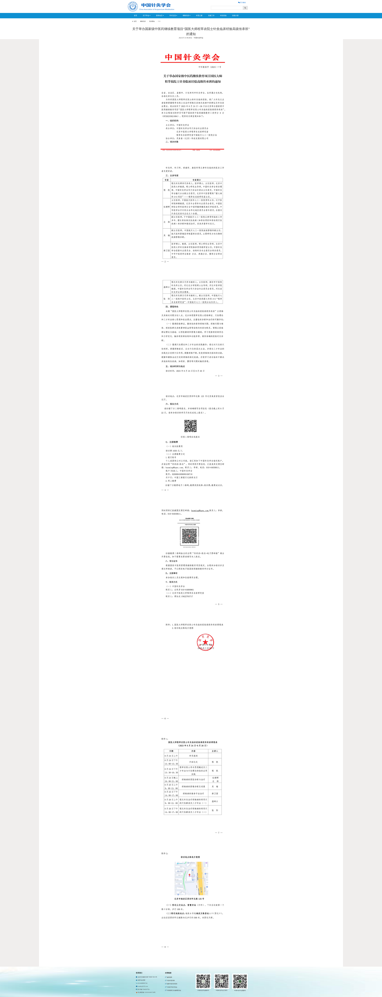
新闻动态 (159, 15)
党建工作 (211, 15)
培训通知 (152, 21)
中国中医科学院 (171, 981)
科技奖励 (223, 15)
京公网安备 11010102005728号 (146, 992)
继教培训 (186, 15)
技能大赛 (235, 15)
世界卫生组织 (171, 977)
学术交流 (172, 15)
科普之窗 (199, 15)
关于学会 (146, 15)
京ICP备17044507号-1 (143, 989)
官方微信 (243, 2)
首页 (135, 15)
